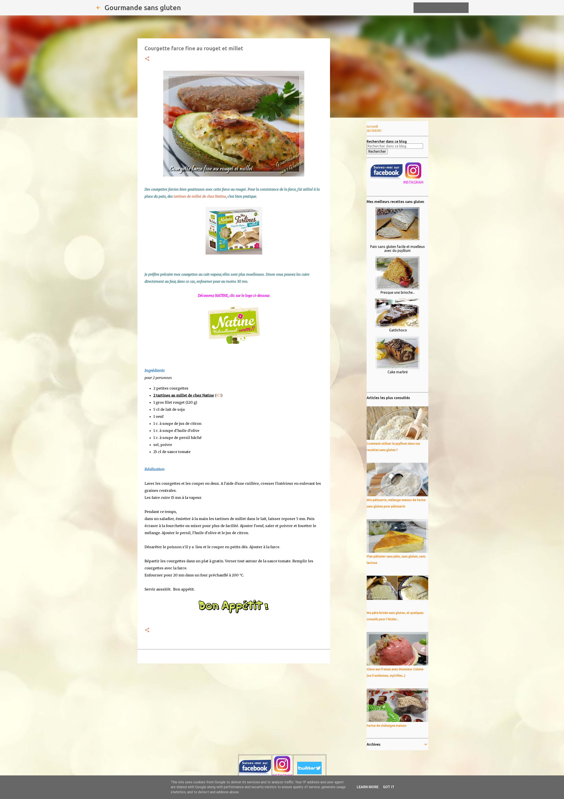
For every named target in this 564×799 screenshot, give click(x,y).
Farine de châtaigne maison (386, 725)
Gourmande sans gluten (142, 7)
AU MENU (374, 131)
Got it (388, 787)
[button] (147, 59)
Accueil (372, 126)
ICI (218, 395)
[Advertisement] (352, 190)
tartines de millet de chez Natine (200, 196)
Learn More (367, 787)
